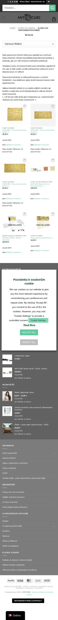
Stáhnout (5, 536)
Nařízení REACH (9, 458)
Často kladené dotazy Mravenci (14, 507)
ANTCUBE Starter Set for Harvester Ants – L (40, 185)
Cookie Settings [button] (38, 320)
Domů (12, 28)
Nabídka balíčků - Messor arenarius (11, 239)
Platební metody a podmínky (13, 565)
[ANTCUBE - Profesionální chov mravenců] (29, 17)
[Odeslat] (52, 8)
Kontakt (5, 521)
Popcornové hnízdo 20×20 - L (42, 238)
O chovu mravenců (10, 502)
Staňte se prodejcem (10, 546)
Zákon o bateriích (9, 468)
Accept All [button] (29, 332)
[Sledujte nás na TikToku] (12, 2)
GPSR (4, 473)
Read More (29, 325)
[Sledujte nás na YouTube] (17, 2)
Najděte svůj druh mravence (13, 497)
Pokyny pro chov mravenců (13, 492)
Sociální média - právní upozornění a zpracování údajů (23, 478)
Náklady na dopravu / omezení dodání (17, 560)
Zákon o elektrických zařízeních (15, 463)
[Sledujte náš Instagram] (10, 2)
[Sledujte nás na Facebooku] (8, 2)
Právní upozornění (9, 453)
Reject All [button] (29, 342)
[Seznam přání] (48, 2)
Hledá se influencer (9, 541)
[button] (32, 2)
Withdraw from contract (28, 601)
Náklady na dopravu (13, 145)
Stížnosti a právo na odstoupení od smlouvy (19, 570)
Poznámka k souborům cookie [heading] (29, 281)
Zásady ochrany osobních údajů (38, 586)
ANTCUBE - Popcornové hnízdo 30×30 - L (14, 131)
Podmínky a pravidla (25, 588)
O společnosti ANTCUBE (12, 526)
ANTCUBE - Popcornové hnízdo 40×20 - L (42, 131)
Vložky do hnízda (26, 28)
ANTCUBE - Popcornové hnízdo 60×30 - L (14, 185)
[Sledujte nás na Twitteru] (14, 2)
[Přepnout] (54, 453)
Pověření (6, 531)
